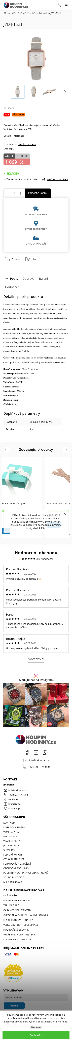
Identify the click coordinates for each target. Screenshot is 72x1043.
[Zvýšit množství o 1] (20, 193)
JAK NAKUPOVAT (12, 845)
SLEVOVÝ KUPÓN (12, 854)
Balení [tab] (43, 279)
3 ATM (19, 382)
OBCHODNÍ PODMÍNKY (16, 868)
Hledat (14, 1005)
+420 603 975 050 (39, 767)
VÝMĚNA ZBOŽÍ (11, 831)
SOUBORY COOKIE (13, 877)
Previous (7, 450)
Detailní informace (14, 135)
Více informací (59, 1021)
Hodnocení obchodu (36, 553)
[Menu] (66, 5)
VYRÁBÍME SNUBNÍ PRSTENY (19, 934)
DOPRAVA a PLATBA (14, 827)
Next (66, 450)
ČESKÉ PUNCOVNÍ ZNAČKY (18, 919)
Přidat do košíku (38, 193)
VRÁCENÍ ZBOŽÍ (11, 841)
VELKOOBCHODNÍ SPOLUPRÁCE (20, 924)
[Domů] (5, 13)
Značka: (9, 148)
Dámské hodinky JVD (40, 421)
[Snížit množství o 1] (8, 193)
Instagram (36, 752)
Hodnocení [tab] (12, 287)
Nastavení (36, 1027)
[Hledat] (53, 5)
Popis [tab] (14, 279)
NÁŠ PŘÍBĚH (10, 895)
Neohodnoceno (27, 144)
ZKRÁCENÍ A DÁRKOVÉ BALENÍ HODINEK (25, 915)
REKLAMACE (10, 836)
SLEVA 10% (9, 850)
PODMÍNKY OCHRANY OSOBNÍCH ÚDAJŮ (25, 872)
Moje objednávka (12, 881)
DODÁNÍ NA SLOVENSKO (17, 939)
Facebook (26, 752)
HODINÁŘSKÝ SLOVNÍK (16, 929)
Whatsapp (45, 752)
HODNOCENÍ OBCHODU (16, 900)
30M (30, 129)
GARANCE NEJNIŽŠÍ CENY (17, 910)
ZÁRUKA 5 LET (11, 905)
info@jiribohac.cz (39, 760)
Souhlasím (36, 1035)
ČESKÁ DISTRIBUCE (13, 859)
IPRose (25, 378)
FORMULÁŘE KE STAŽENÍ (17, 863)
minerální (16, 386)
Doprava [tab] (28, 279)
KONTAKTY (9, 822)
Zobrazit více (36, 659)
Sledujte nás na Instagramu (36, 679)
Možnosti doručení (57, 179)
